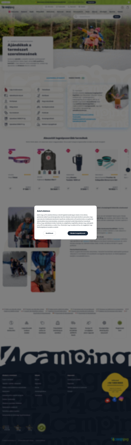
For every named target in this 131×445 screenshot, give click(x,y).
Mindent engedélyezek (77, 233)
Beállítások (49, 233)
